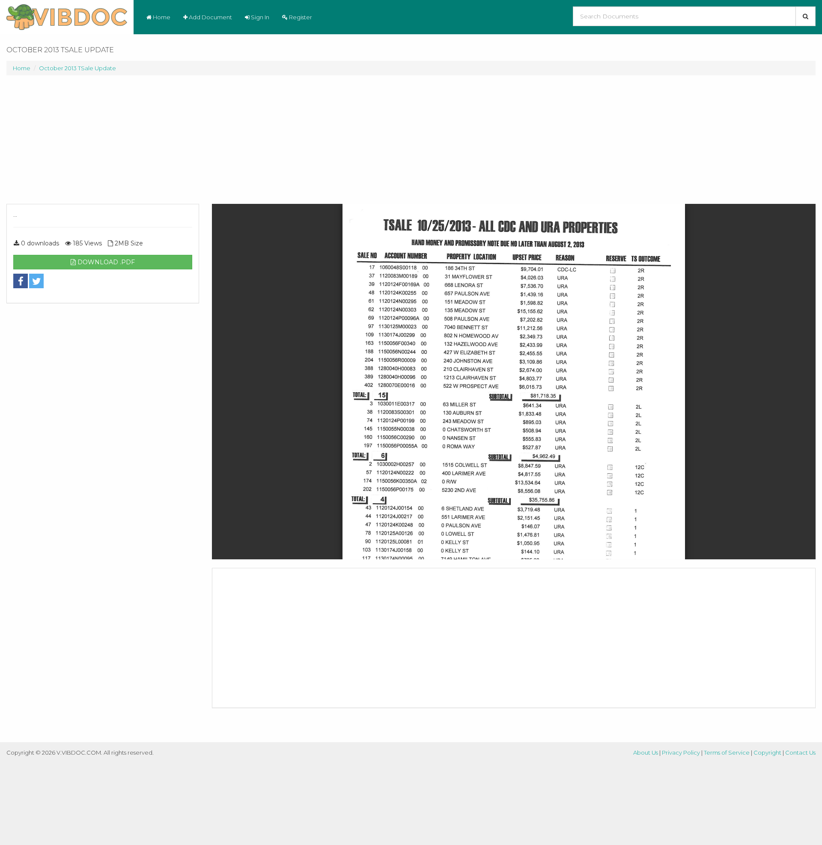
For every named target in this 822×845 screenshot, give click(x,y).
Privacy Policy (681, 752)
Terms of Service (727, 752)
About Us (645, 752)
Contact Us (800, 752)
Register (300, 17)
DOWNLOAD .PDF (105, 262)
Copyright (767, 752)
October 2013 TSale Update (77, 68)
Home (161, 17)
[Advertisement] (102, 144)
